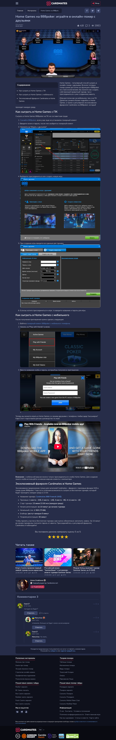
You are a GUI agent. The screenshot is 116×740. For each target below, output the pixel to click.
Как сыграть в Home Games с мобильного (36, 94)
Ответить (30, 613)
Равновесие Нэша (66, 679)
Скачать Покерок (66, 694)
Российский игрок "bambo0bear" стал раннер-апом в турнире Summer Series (57, 570)
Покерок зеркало (66, 690)
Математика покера (67, 665)
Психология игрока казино (25, 679)
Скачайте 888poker (28, 120)
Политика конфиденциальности (72, 714)
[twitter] (92, 10)
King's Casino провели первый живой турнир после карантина (29, 569)
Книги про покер (22, 665)
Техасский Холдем (67, 672)
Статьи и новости (81, 718)
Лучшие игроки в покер (24, 669)
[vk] (17, 711)
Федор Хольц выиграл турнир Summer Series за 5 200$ (86, 569)
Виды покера (64, 669)
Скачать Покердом (67, 697)
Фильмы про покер (23, 662)
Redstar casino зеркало (24, 697)
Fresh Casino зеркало (23, 700)
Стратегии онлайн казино (25, 672)
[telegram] (98, 10)
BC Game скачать (22, 690)
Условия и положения (82, 711)
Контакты (68, 711)
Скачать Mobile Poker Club (70, 700)
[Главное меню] (17, 3)
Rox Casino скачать (23, 704)
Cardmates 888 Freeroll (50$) (49, 496)
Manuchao (36, 637)
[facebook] (87, 10)
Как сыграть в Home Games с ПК (32, 91)
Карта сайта (94, 718)
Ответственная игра (92, 714)
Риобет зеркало (21, 687)
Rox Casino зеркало (23, 694)
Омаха (62, 676)
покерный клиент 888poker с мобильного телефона (48, 323)
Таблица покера (66, 662)
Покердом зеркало (67, 687)
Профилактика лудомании (25, 676)
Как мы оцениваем (67, 718)
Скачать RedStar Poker (68, 704)
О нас (62, 711)
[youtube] (26, 711)
